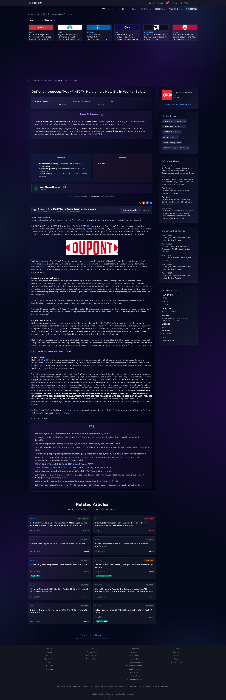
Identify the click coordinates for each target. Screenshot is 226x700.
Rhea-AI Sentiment (82, 101)
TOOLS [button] (159, 9)
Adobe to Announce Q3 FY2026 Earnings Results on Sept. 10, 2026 (123, 611)
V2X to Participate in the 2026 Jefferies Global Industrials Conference (122, 545)
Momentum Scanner (134, 666)
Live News (134, 672)
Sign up (159, 3)
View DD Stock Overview (178, 104)
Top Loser (148, 519)
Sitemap (49, 669)
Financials (48, 80)
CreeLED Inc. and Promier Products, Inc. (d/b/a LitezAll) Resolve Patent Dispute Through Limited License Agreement (124, 590)
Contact (49, 655)
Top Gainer (83, 519)
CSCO (151, 32)
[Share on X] (139, 202)
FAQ (49, 662)
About (49, 652)
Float (165, 302)
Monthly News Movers (134, 662)
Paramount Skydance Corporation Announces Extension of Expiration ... (40, 36)
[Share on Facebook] (147, 202)
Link (164, 327)
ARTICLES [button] (174, 9)
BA (88, 32)
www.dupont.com (80, 365)
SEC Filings (72, 80)
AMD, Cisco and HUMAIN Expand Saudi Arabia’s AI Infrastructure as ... (155, 36)
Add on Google (130, 210)
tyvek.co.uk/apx (65, 351)
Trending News (40, 20)
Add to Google (176, 662)
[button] (102, 115)
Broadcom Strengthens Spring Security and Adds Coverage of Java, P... (184, 36)
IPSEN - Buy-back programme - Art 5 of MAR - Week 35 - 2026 (58, 565)
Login (151, 3)
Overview (35, 80)
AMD (146, 32)
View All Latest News (90, 635)
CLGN (91, 32)
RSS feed (176, 652)
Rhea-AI (49, 666)
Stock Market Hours (134, 679)
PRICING (191, 9)
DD (88, 226)
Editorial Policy (49, 659)
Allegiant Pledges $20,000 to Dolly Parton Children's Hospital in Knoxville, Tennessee (59, 590)
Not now (145, 210)
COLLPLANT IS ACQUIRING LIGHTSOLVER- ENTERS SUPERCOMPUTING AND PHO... (98, 39)
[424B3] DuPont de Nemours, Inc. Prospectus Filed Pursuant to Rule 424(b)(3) (176, 249)
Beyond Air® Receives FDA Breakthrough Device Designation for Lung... (68, 38)
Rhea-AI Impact (42, 101)
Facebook (176, 655)
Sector (165, 315)
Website (166, 324)
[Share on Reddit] (143, 202)
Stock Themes (134, 669)
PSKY (31, 32)
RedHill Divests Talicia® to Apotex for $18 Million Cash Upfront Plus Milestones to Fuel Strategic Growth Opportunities (59, 524)
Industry (166, 309)
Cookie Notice (91, 655)
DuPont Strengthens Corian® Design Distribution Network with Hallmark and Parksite (177, 201)
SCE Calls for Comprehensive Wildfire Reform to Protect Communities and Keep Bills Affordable (121, 524)
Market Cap (168, 295)
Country (166, 331)
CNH (117, 32)
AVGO (175, 32)
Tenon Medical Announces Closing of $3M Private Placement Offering (124, 566)
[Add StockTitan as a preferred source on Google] (150, 202)
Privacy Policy (91, 659)
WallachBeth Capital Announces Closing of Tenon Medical (57, 544)
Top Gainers (134, 655)
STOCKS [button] (144, 9)
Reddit (176, 659)
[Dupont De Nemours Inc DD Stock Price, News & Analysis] (167, 95)
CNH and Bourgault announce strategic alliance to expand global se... (126, 38)
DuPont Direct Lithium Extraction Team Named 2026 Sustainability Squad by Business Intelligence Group (178, 170)
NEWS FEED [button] (106, 9)
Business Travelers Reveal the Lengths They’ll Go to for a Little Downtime (59, 611)
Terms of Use (92, 652)
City (164, 337)
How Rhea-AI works (92, 196)
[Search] (195, 3)
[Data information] (180, 291)
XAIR (60, 32)
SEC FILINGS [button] (126, 9)
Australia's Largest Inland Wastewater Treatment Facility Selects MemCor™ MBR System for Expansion (177, 181)
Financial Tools (134, 676)
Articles (134, 652)
